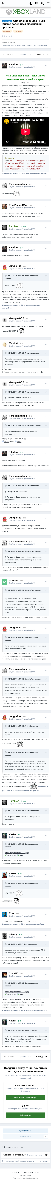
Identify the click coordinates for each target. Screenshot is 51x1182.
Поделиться (26, 1131)
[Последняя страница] (47, 54)
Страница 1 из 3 (25, 54)
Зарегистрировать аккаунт (25, 1097)
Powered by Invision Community (25, 1178)
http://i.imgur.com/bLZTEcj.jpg (17, 853)
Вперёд (40, 54)
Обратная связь (31, 1172)
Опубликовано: (22, 67)
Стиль (15, 1172)
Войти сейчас (25, 1115)
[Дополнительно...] (46, 65)
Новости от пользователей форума (32, 45)
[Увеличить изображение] (16, 193)
